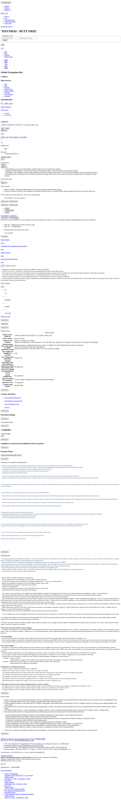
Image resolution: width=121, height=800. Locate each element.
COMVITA (13, 216)
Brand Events (9, 89)
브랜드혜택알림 (14, 217)
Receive (7, 407)
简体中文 (8, 10)
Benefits (7, 87)
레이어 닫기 (5, 320)
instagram (9, 755)
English (6, 2)
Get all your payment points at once (11, 455)
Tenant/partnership (19, 739)
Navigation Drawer (6, 26)
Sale (6, 84)
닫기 (2, 48)
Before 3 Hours (9, 91)
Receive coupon (6, 157)
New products (9, 94)
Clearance (7, 96)
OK (2, 436)
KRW (2, 13)
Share (7, 128)
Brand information (10, 21)
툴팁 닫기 (4, 130)
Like (3, 128)
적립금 (3, 164)
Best (6, 86)
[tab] (7, 208)
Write (2, 286)
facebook (3, 755)
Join (6, 18)
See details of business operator (14, 745)
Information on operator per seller (33, 745)
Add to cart (5, 201)
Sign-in (7, 16)
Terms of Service (31, 739)
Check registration (6, 770)
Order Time (8, 23)
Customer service (10, 20)
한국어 (7, 8)
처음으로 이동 (5, 316)
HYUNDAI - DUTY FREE (9, 740)
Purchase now (13, 201)
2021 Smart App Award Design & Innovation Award (15, 791)
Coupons (7, 92)
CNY (6, 13)
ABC (3, 45)
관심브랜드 (5, 217)
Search (5, 40)
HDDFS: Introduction (7, 739)
